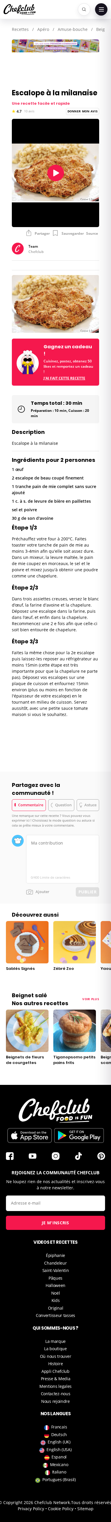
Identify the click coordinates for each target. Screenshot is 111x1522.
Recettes (20, 29)
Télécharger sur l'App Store (29, 1135)
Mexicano (59, 1464)
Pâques (55, 1278)
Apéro (43, 29)
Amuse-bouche (73, 29)
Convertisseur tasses (55, 1315)
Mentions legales (55, 1386)
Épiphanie (55, 1255)
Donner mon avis (82, 111)
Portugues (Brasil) (59, 1479)
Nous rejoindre (55, 1401)
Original (55, 1308)
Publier (87, 892)
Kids (56, 1300)
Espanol (59, 1457)
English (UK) (59, 1442)
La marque (55, 1341)
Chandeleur (55, 1263)
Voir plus (90, 999)
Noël (55, 1293)
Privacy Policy (31, 1508)
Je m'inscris (55, 1222)
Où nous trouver (55, 1356)
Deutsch (59, 1434)
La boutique (55, 1348)
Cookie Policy (60, 1508)
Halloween (55, 1285)
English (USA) (58, 1449)
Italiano (59, 1472)
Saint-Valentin (55, 1270)
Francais (59, 1427)
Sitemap (85, 1508)
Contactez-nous (55, 1393)
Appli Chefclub (55, 1371)
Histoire (55, 1363)
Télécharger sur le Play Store (79, 1135)
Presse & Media (55, 1378)
